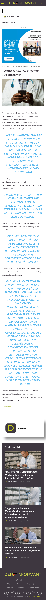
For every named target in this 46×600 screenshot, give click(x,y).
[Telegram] (17, 593)
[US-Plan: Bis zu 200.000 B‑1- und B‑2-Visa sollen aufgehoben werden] (23, 536)
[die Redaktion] (5, 16)
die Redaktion (14, 16)
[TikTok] (23, 593)
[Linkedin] (12, 593)
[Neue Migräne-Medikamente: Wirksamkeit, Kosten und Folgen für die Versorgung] (23, 460)
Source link (6, 407)
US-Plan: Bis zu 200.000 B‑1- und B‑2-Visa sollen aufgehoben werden (22, 550)
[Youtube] (39, 593)
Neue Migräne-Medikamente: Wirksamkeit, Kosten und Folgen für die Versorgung (21, 474)
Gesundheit (7, 11)
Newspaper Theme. (34, 596)
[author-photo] (6, 481)
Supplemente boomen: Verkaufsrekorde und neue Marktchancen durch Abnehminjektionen (19, 513)
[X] (28, 593)
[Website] (34, 593)
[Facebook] (6, 593)
